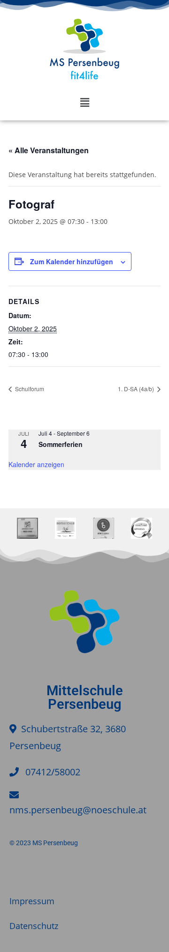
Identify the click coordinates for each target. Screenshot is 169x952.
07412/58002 (52, 772)
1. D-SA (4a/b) (136, 389)
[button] (84, 102)
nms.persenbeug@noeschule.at (77, 809)
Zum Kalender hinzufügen (71, 261)
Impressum (31, 901)
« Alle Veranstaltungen (48, 150)
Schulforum (29, 389)
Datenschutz (33, 925)
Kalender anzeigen (36, 464)
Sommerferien (60, 444)
